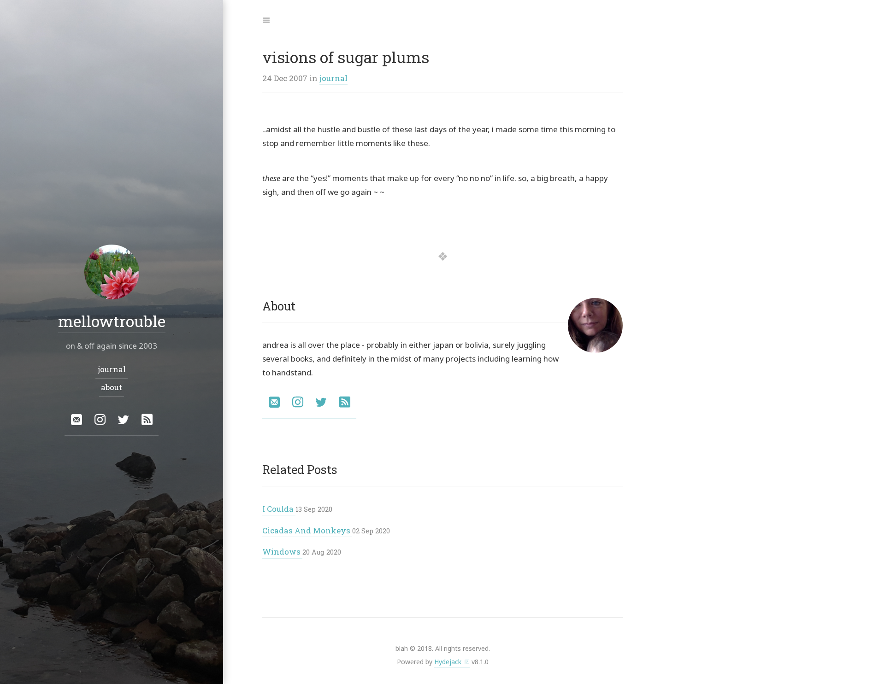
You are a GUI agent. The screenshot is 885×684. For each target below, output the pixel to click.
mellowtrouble (111, 320)
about (111, 387)
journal (333, 78)
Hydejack (447, 661)
